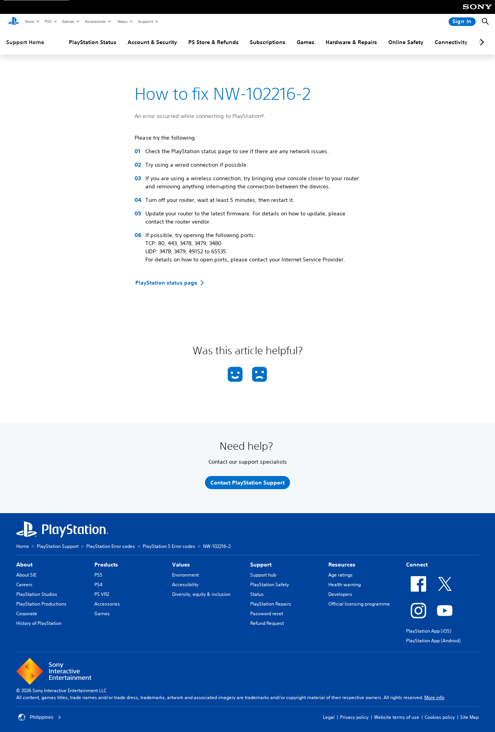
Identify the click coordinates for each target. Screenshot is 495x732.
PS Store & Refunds (213, 42)
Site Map (469, 717)
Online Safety (405, 42)
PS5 (47, 21)
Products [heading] (106, 564)
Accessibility (185, 584)
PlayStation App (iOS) (428, 631)
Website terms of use (396, 717)
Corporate (26, 613)
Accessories (95, 21)
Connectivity (451, 42)
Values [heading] (181, 564)
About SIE (26, 575)
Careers (24, 584)
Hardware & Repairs (351, 42)
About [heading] (24, 564)
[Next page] (481, 42)
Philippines (41, 717)
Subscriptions (267, 42)
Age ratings (340, 575)
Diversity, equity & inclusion (201, 594)
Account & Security (152, 42)
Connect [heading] (417, 564)
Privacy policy (354, 717)
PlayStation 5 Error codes (169, 546)
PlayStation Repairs (270, 604)
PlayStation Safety (269, 584)
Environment (185, 575)
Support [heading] (260, 564)
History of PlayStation (38, 623)
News (122, 21)
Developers (340, 594)
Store (29, 21)
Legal (329, 717)
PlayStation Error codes (110, 546)
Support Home (25, 42)
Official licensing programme (359, 604)
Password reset (266, 613)
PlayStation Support (58, 546)
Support (145, 21)
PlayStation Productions (41, 604)
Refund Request (267, 623)
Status (257, 594)
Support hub (263, 575)
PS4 (98, 584)
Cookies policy (440, 717)
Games (67, 21)
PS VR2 (101, 594)
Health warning (344, 584)
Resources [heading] (341, 564)
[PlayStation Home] (13, 21)
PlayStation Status (92, 42)
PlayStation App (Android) (433, 640)
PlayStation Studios (36, 594)
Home (22, 546)
